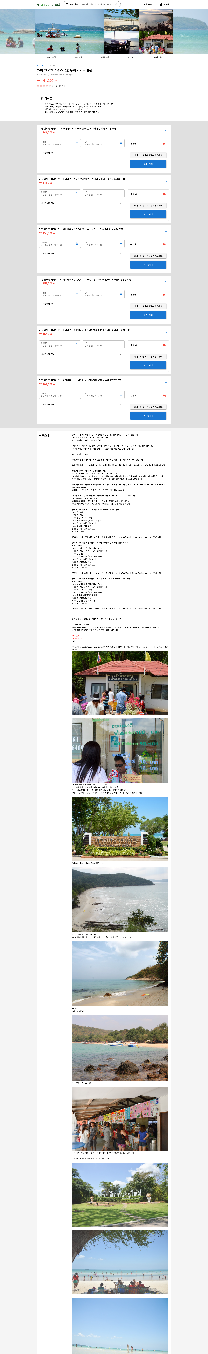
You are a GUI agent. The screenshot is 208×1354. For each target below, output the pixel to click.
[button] (82, 152)
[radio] (38, 85)
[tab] (51, 57)
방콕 (43, 65)
